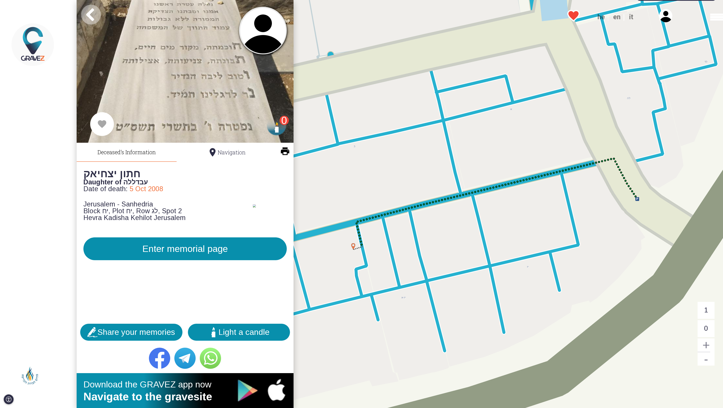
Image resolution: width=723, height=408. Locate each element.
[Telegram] (185, 358)
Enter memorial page (185, 249)
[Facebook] (159, 358)
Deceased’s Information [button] (126, 152)
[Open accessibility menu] (9, 399)
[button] (713, 17)
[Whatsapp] (210, 358)
